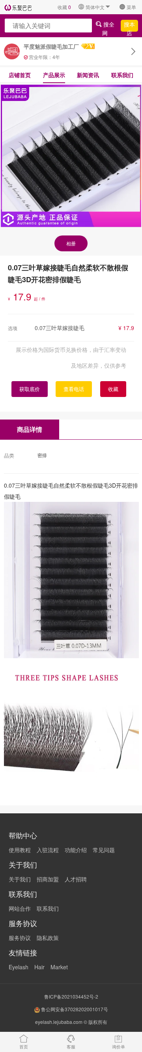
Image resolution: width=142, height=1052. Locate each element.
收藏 (64, 7)
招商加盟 (48, 879)
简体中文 (95, 7)
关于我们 (20, 879)
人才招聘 (76, 879)
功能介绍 (76, 850)
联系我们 (122, 75)
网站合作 (20, 908)
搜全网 (108, 26)
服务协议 (20, 938)
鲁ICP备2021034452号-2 (71, 996)
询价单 (118, 1046)
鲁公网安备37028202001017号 (74, 1009)
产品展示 (54, 75)
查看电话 (74, 389)
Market (59, 967)
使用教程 (20, 850)
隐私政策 (48, 938)
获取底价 (29, 389)
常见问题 (104, 850)
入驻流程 (48, 850)
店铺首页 (20, 75)
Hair (39, 967)
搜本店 (129, 26)
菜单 (131, 7)
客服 (71, 1046)
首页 (23, 1046)
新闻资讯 (88, 75)
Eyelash (18, 967)
